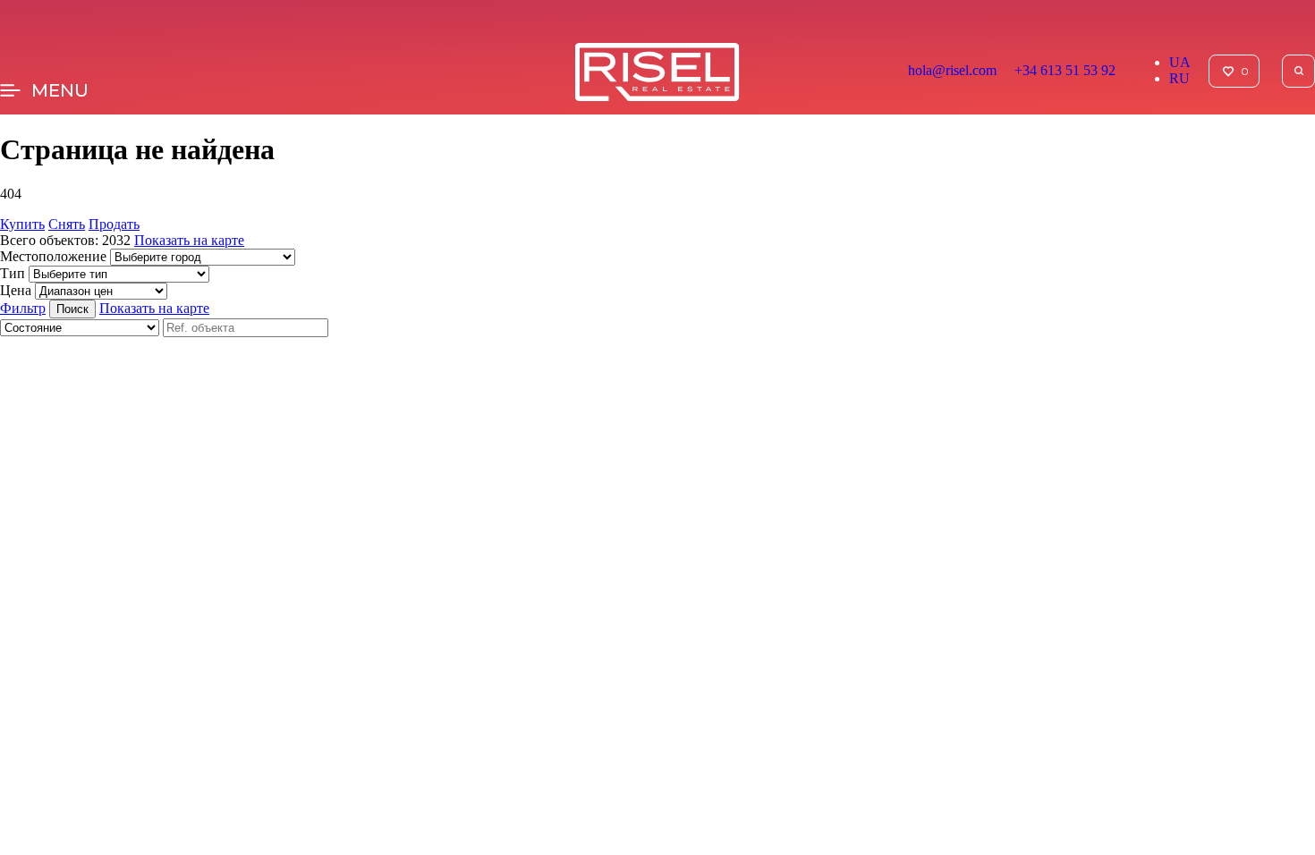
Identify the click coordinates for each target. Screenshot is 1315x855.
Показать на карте (189, 240)
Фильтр (23, 308)
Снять (66, 224)
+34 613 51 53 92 (1065, 70)
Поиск (72, 309)
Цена (15, 290)
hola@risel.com (952, 70)
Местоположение (53, 256)
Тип (12, 273)
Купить (22, 224)
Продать (114, 224)
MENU (60, 90)
